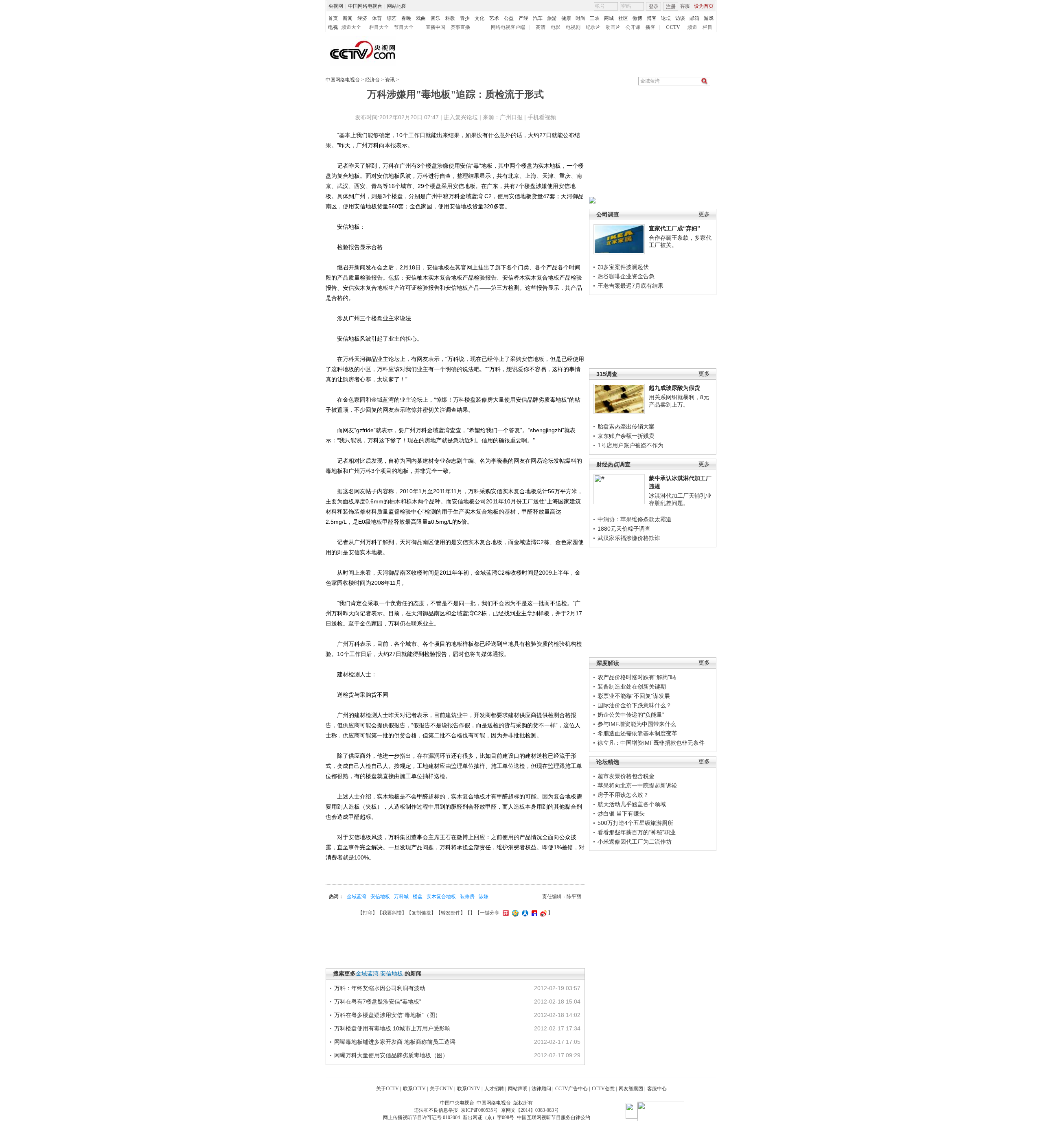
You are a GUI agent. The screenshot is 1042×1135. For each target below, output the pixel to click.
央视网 (335, 6)
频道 (692, 27)
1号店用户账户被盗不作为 (630, 445)
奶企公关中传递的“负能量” (631, 714)
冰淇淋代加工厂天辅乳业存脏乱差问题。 (680, 499)
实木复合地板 (441, 896)
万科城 (401, 896)
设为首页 (704, 6)
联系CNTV (468, 1088)
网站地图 (397, 6)
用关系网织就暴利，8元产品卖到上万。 (679, 401)
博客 (652, 18)
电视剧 (573, 27)
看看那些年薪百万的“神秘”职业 (637, 832)
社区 (623, 18)
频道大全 (351, 27)
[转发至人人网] (524, 913)
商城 (609, 18)
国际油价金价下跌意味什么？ (635, 705)
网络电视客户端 (508, 27)
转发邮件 (450, 913)
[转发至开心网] (505, 913)
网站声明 (518, 1088)
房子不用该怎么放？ (623, 795)
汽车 (538, 18)
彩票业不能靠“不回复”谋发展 (634, 696)
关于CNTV (441, 1088)
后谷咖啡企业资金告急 (626, 276)
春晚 (406, 18)
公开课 (633, 27)
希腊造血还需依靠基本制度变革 (637, 733)
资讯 (390, 80)
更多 (704, 214)
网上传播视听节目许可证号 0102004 (421, 1117)
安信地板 (380, 896)
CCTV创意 (603, 1088)
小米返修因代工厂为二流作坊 (635, 841)
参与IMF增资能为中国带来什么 (637, 724)
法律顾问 (541, 1088)
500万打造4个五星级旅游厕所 (635, 823)
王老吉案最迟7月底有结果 (630, 285)
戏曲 (421, 18)
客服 (685, 6)
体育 (377, 18)
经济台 (372, 80)
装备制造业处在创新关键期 (632, 686)
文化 (479, 18)
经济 (362, 18)
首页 (333, 18)
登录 (654, 6)
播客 (650, 27)
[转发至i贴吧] (533, 913)
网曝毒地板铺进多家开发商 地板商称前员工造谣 (394, 1042)
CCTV (673, 27)
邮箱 (694, 18)
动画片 (613, 27)
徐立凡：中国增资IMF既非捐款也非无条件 (651, 742)
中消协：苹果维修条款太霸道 (635, 519)
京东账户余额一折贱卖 (626, 436)
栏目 (707, 27)
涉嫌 (483, 896)
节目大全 (404, 27)
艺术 (494, 18)
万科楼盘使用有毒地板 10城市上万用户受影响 (392, 1028)
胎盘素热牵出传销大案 (626, 426)
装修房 (467, 896)
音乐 (435, 18)
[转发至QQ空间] (514, 913)
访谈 (680, 18)
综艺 (391, 18)
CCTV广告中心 (571, 1088)
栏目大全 (379, 27)
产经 (523, 18)
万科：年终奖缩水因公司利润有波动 (379, 988)
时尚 (580, 18)
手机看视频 (542, 117)
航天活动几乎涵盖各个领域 (632, 804)
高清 (540, 27)
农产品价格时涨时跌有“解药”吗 (637, 677)
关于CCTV (387, 1088)
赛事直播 (460, 27)
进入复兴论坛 (461, 117)
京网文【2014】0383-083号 (530, 1110)
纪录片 (593, 27)
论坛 (666, 18)
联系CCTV (414, 1088)
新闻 (347, 18)
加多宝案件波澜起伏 (623, 267)
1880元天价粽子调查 (624, 528)
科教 (450, 18)
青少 (465, 18)
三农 (595, 18)
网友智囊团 (631, 1088)
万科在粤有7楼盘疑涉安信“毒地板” (377, 1001)
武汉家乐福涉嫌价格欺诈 (629, 538)
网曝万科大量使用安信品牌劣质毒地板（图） (391, 1055)
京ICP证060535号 (479, 1110)
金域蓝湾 (356, 896)
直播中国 (435, 27)
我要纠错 (392, 913)
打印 (367, 913)
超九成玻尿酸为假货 (674, 388)
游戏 (709, 18)
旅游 (552, 18)
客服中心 (657, 1088)
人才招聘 (494, 1088)
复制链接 (421, 913)
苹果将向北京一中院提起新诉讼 (637, 785)
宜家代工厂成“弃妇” (674, 228)
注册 (671, 6)
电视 (333, 27)
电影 (555, 27)
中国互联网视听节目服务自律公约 (553, 1117)
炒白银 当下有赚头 (621, 813)
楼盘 (417, 896)
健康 (566, 18)
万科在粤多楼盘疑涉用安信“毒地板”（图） (387, 1015)
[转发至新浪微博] (542, 913)
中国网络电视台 (365, 6)
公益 (509, 18)
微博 (637, 18)
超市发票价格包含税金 (626, 776)
